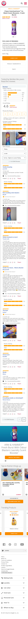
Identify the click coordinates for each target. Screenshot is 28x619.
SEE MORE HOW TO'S (14, 501)
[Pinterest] (10, 544)
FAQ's (2, 556)
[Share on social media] (3, 495)
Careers (3, 567)
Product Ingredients (6, 565)
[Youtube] (22, 544)
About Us (3, 558)
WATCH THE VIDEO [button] (14, 457)
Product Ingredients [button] (13, 64)
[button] (14, 550)
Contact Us (4, 564)
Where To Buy (14, 58)
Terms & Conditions (6, 560)
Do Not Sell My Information (7, 572)
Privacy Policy (4, 562)
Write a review (6, 18)
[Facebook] (5, 544)
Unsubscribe (4, 571)
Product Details (14, 528)
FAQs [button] (13, 69)
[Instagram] (16, 544)
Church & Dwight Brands (7, 569)
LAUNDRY (18, 494)
